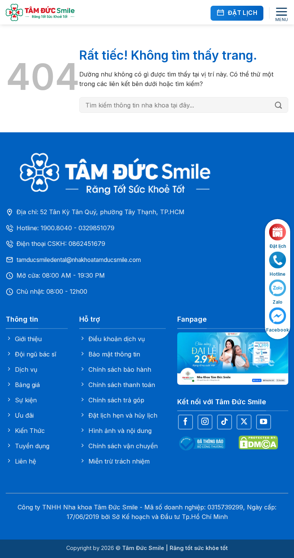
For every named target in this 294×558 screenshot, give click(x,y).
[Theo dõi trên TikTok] (224, 422)
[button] (281, 13)
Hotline (278, 274)
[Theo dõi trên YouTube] (263, 422)
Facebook (277, 330)
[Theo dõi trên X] (244, 422)
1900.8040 (56, 228)
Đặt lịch (278, 246)
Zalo (278, 301)
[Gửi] (279, 105)
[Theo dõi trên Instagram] (205, 422)
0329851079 (96, 228)
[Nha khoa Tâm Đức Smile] (40, 12)
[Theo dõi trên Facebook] (185, 422)
